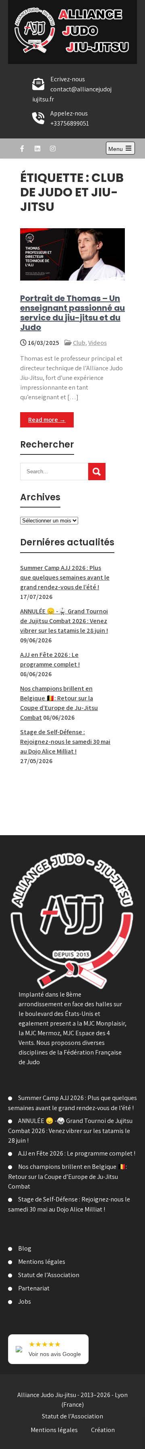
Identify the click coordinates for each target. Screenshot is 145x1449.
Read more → (47, 419)
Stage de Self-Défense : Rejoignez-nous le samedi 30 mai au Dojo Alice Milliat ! (65, 741)
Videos (97, 343)
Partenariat (34, 1288)
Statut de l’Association (48, 1275)
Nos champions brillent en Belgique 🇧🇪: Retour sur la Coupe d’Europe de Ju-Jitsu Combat (67, 1176)
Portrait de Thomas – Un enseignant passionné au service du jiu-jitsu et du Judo (72, 313)
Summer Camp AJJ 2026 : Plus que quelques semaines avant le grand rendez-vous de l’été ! (65, 577)
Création (103, 1430)
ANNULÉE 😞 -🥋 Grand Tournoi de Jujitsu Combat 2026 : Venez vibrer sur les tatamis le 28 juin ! (64, 621)
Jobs (24, 1301)
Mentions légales (41, 1261)
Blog (24, 1248)
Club (79, 343)
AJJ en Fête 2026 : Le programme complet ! (76, 1153)
